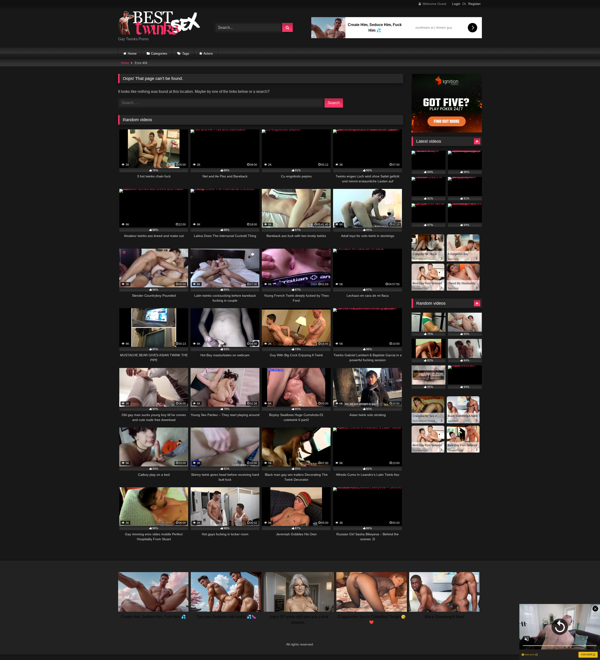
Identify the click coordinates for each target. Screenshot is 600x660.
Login (456, 4)
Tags (185, 53)
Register (474, 4)
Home (132, 53)
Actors (208, 53)
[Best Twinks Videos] (159, 23)
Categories (159, 53)
